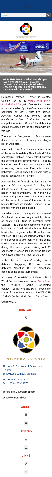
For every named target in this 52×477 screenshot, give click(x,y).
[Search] (48, 15)
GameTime (44, 281)
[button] (26, 6)
